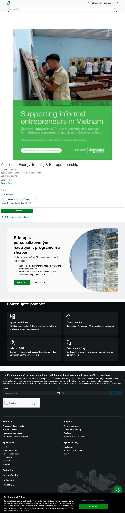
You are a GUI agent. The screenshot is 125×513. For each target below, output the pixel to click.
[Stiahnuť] (62, 94)
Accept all (93, 506)
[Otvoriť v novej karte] (15, 203)
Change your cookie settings (93, 500)
